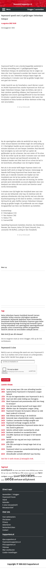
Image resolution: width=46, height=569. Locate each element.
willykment (29, 479)
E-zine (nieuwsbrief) (10, 505)
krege (17, 323)
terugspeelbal (34, 328)
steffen (25, 328)
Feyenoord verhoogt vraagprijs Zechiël (20, 423)
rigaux (40, 473)
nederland (26, 473)
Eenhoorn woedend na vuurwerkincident (21, 432)
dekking (32, 470)
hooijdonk (23, 315)
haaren (16, 315)
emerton (17, 317)
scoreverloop (17, 328)
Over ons (6, 512)
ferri (2, 473)
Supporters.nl (8, 534)
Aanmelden (6, 494)
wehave (18, 479)
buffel (12, 321)
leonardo (33, 323)
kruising (23, 323)
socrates (27, 475)
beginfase (22, 319)
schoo (10, 328)
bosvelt (30, 315)
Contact (5, 530)
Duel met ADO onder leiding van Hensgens (22, 399)
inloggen (30, 9)
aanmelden (39, 9)
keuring (14, 473)
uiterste (11, 330)
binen (29, 319)
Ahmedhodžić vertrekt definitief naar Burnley (23, 454)
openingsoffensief (37, 326)
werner (35, 330)
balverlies (23, 470)
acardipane (6, 470)
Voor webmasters (9, 517)
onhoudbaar (10, 326)
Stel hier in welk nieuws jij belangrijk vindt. (17, 459)
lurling (3, 326)
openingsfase (24, 326)
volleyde (29, 330)
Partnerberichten (8, 527)
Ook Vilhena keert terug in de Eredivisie (21, 416)
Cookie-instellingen (9, 553)
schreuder (10, 476)
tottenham (10, 315)
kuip (28, 323)
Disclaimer (6, 520)
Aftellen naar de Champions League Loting (22, 409)
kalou (3, 315)
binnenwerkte (36, 319)
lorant (39, 323)
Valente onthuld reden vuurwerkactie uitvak (22, 430)
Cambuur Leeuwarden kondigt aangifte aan (22, 421)
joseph (10, 473)
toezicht (4, 330)
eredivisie (41, 470)
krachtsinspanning (8, 323)
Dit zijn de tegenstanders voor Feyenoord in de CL (25, 397)
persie (36, 473)
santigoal (4, 476)
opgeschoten (31, 473)
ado (13, 470)
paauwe (4, 328)
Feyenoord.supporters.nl (11, 542)
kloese (19, 473)
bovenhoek (5, 321)
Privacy (5, 522)
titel (36, 476)
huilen (7, 473)
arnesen (16, 470)
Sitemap (5, 547)
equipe (36, 470)
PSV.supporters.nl (8, 545)
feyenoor (31, 321)
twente (2, 480)
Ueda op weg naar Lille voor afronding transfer (24, 389)
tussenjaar (39, 476)
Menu (8, 9)
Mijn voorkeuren (8, 550)
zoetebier (4, 317)
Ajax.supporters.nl (9, 539)
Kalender (5, 502)
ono (17, 326)
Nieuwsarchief (7, 508)
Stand (4, 500)
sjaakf (17, 476)
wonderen (34, 317)
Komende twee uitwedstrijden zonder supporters (24, 418)
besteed (27, 470)
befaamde (14, 319)
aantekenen (5, 319)
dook (17, 321)
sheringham (25, 317)
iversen (36, 315)
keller (41, 321)
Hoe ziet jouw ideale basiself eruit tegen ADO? (23, 406)
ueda (9, 479)
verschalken (21, 330)
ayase (20, 470)
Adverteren (6, 525)
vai (15, 330)
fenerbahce (23, 321)
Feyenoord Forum (9, 497)
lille (22, 473)
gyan (37, 321)
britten (11, 317)
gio (4, 473)
